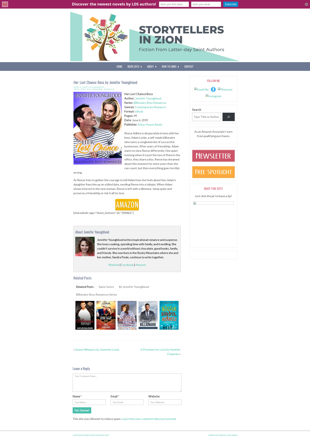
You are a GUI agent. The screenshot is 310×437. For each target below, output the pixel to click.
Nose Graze (232, 435)
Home (119, 66)
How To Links (170, 66)
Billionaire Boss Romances (150, 102)
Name (77, 396)
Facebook (127, 265)
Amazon (141, 265)
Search (196, 109)
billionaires (95, 89)
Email (115, 396)
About (151, 66)
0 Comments (97, 87)
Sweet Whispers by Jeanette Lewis (97, 349)
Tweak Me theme (215, 435)
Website (113, 265)
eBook (139, 111)
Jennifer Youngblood (148, 98)
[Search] (228, 117)
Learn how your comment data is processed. (148, 419)
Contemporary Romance (150, 107)
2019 (83, 89)
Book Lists (134, 66)
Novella (109, 89)
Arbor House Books (150, 124)
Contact (188, 66)
